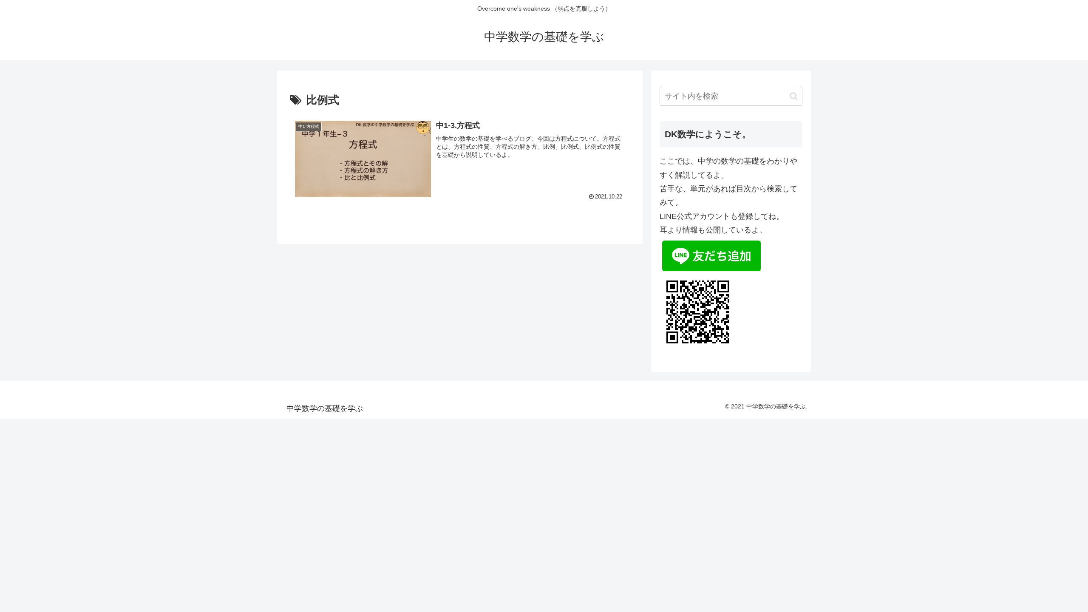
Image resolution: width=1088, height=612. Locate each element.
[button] (793, 96)
